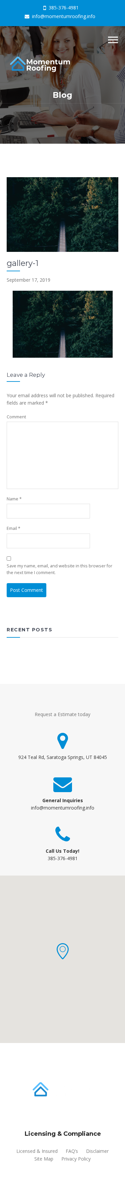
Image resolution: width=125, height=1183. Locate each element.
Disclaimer (97, 1151)
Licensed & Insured (37, 1151)
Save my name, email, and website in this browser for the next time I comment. (59, 569)
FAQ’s (72, 1151)
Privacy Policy (76, 1159)
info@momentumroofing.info (63, 16)
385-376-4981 (63, 7)
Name (14, 499)
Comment (16, 417)
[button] (62, 951)
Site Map (43, 1159)
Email (13, 528)
